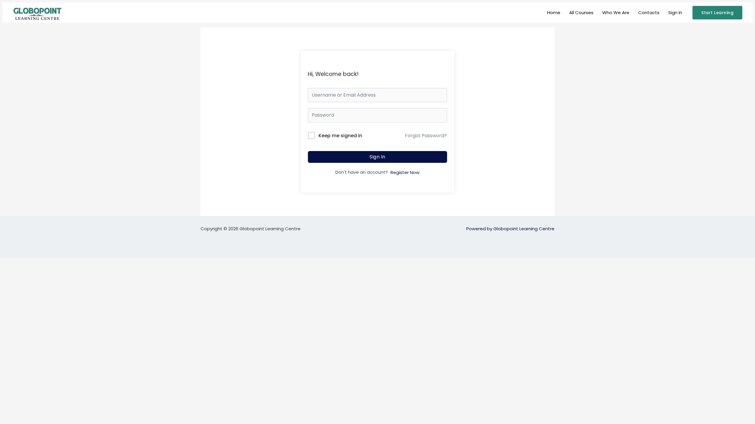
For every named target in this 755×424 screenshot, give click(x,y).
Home (553, 12)
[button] (717, 12)
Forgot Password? (426, 135)
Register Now (404, 172)
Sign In (675, 12)
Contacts (648, 12)
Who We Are (615, 12)
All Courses (581, 12)
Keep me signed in (340, 135)
